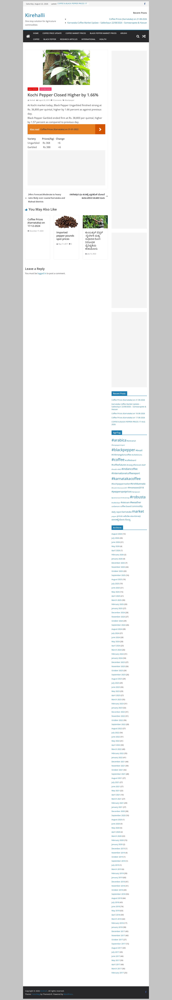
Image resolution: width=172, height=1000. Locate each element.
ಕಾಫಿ (139, 516)
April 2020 (116, 832)
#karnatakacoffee (126, 478)
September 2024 (118, 625)
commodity (137, 506)
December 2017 (118, 931)
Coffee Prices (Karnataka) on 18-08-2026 (128, 413)
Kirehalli (35, 15)
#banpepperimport (118, 445)
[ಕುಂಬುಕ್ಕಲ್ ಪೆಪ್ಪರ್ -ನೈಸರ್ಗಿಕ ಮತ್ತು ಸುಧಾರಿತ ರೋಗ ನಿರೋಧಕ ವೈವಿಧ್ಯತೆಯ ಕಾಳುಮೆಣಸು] (95, 217)
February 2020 (118, 840)
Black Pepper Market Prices (103, 33)
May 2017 (116, 960)
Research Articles (68, 39)
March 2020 (117, 836)
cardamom (116, 506)
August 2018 (117, 898)
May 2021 (116, 790)
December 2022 (118, 712)
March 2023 (117, 699)
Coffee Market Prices (76, 33)
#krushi (114, 488)
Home (36, 33)
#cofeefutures (137, 455)
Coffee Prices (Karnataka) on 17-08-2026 (128, 417)
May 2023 (116, 691)
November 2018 (118, 886)
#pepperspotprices (122, 491)
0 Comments (57, 100)
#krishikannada (137, 483)
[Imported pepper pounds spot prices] (66, 217)
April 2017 (116, 964)
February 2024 (118, 654)
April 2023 (116, 695)
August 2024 (117, 629)
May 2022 (116, 741)
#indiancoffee (129, 469)
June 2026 (116, 542)
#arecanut (131, 440)
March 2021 (117, 799)
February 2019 (118, 873)
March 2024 (117, 650)
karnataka (127, 511)
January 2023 (117, 708)
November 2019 (118, 852)
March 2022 (117, 749)
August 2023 (117, 679)
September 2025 (118, 575)
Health (102, 39)
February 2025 (118, 604)
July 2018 (115, 902)
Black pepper (49, 39)
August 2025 (117, 579)
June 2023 (116, 687)
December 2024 (118, 612)
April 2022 (116, 745)
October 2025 (117, 571)
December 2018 (118, 881)
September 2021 (118, 774)
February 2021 (118, 803)
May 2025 (116, 592)
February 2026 (118, 554)
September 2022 (118, 724)
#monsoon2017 (122, 488)
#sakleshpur (116, 503)
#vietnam (125, 502)
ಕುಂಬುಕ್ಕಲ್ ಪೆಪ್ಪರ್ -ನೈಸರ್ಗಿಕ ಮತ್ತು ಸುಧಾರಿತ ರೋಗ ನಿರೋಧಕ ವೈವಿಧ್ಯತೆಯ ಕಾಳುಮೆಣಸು (94, 240)
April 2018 (116, 915)
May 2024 (116, 641)
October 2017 (117, 939)
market (138, 511)
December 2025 (118, 563)
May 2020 (116, 828)
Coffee (36, 39)
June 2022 (116, 737)
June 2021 (116, 786)
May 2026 (116, 546)
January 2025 (117, 608)
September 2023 (118, 674)
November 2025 (118, 567)
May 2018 (116, 910)
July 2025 (115, 583)
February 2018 (118, 923)
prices (120, 516)
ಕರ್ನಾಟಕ (133, 516)
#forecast (137, 465)
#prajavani (136, 492)
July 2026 (115, 538)
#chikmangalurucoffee (121, 454)
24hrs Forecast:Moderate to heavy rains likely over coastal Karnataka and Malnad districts (46, 198)
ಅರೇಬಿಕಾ (126, 516)
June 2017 (116, 956)
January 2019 (117, 877)
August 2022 (117, 728)
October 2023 (117, 670)
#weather (135, 502)
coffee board (125, 506)
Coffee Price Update (52, 33)
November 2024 (118, 616)
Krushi (124, 33)
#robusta (138, 496)
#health (114, 469)
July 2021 (115, 782)
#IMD (119, 469)
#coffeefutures (119, 464)
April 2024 (116, 645)
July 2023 (115, 683)
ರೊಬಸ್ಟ (127, 519)
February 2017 (118, 973)
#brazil (139, 450)
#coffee (118, 459)
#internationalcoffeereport (126, 473)
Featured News (45, 89)
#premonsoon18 (117, 498)
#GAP (144, 465)
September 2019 (118, 861)
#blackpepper (69, 100)
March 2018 (117, 919)
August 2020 (117, 819)
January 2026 (117, 559)
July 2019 (115, 865)
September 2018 (118, 894)
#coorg (130, 465)
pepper (114, 516)
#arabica (119, 440)
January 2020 (117, 844)
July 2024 (115, 633)
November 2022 (118, 716)
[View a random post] (144, 36)
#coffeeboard (130, 460)
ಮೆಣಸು (122, 519)
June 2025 (116, 588)
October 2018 (117, 890)
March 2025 (117, 600)
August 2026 (117, 534)
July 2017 (115, 952)
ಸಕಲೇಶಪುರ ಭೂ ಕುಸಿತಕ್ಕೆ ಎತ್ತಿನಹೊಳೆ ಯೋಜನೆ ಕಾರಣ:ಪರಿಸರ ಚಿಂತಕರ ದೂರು (87, 196)
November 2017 (118, 935)
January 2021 (117, 807)
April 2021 (116, 795)
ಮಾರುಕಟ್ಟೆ (115, 519)
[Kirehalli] (28, 36)
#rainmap (126, 498)
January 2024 (117, 658)
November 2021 (118, 766)
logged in (42, 273)
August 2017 (117, 948)
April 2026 (116, 550)
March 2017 (117, 968)
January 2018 (117, 927)
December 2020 (118, 811)
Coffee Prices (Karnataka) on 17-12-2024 (36, 223)
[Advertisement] (66, 167)
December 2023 (118, 662)
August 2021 (117, 778)
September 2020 (118, 815)
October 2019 (117, 857)
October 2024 (117, 621)
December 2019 (118, 848)
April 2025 (116, 596)
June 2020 (116, 823)
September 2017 (118, 944)
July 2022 (115, 732)
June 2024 (116, 637)
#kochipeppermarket (121, 483)
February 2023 (118, 703)
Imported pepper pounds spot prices (65, 236)
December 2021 (118, 761)
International (88, 39)
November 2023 (118, 666)
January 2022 (117, 757)
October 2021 (117, 770)
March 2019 (117, 869)
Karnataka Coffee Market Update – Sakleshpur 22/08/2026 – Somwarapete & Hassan (107, 22)
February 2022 (118, 753)
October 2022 (117, 720)
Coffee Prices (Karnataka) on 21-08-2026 (128, 19)
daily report (117, 512)
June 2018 (116, 906)
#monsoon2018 (136, 487)
